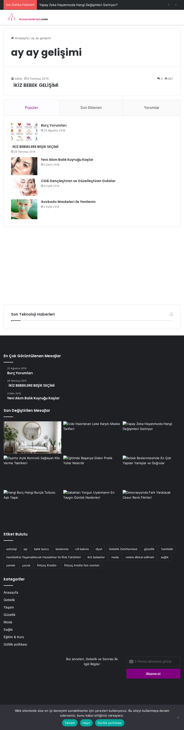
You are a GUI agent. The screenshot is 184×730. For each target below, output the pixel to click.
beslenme (62, 549)
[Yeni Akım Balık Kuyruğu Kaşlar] (24, 166)
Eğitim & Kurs (14, 637)
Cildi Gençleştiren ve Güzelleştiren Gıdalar (78, 180)
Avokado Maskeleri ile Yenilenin (68, 201)
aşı (25, 549)
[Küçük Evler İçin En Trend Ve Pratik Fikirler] (32, 437)
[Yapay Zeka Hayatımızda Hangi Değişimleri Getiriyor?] (151, 437)
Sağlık (8, 629)
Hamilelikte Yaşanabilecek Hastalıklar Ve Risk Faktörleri (43, 557)
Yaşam (9, 607)
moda (115, 557)
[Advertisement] (92, 263)
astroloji (11, 549)
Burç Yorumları (54, 125)
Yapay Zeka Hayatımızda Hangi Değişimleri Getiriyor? (78, 5)
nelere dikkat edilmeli (140, 557)
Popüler (31, 107)
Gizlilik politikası (15, 644)
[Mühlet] (26, 17)
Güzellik (9, 615)
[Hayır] (178, 717)
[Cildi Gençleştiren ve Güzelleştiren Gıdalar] (24, 187)
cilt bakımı (82, 549)
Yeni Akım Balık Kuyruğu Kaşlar (67, 159)
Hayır (86, 723)
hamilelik (167, 549)
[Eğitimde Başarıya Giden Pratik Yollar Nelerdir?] (92, 472)
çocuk (26, 565)
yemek (10, 565)
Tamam (69, 723)
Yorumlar (151, 107)
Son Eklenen (91, 107)
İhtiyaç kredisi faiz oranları (81, 565)
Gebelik (9, 600)
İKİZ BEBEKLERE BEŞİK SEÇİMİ (34, 146)
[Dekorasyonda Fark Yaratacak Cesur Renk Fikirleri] (151, 506)
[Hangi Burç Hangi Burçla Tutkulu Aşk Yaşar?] (32, 506)
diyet (99, 549)
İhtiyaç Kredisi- (47, 565)
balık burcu (41, 549)
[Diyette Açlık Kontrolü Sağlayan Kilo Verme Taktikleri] (32, 472)
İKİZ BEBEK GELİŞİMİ (34, 85)
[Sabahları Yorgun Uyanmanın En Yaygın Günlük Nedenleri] (92, 506)
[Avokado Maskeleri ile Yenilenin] (24, 209)
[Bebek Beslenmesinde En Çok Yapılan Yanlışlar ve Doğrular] (151, 472)
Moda (8, 622)
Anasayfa (21, 38)
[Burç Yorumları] (24, 132)
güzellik (149, 549)
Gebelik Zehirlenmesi (123, 549)
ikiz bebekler (96, 557)
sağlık (165, 557)
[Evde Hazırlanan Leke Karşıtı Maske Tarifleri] (92, 437)
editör (18, 78)
